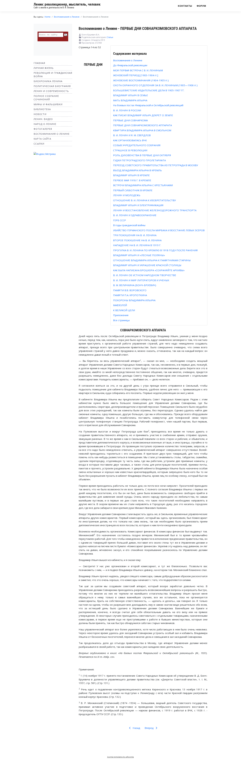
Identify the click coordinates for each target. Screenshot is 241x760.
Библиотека (42, 109)
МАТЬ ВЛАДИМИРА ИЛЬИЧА (130, 100)
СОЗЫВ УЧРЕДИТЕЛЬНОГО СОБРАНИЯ (137, 145)
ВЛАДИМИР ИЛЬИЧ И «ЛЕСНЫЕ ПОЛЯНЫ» (139, 255)
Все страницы (121, 320)
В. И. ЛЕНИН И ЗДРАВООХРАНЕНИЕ (134, 215)
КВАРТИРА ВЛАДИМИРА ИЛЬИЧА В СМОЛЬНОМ (142, 130)
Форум (201, 5)
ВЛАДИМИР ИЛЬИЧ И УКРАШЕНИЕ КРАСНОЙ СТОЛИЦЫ (147, 265)
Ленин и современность (51, 91)
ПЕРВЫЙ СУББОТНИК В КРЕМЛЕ (132, 190)
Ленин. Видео (43, 119)
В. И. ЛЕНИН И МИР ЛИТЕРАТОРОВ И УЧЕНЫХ (141, 280)
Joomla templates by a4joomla (120, 757)
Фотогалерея (43, 128)
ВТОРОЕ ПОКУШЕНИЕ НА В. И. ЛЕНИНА (137, 240)
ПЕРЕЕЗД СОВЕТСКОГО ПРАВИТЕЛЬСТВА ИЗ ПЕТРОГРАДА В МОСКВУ (155, 165)
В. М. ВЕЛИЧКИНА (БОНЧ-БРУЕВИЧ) (134, 285)
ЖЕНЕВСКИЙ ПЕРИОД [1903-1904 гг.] (135, 75)
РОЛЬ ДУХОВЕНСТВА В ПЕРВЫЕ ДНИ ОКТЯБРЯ (142, 155)
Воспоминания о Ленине (52, 133)
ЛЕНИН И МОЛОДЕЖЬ (126, 195)
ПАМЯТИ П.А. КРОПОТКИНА (130, 295)
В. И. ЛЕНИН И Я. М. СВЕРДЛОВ (132, 135)
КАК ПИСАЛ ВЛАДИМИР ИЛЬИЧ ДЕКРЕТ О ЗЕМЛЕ (143, 115)
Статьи (110, 37)
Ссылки (39, 143)
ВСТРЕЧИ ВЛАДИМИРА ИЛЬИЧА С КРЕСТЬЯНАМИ (143, 185)
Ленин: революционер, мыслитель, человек (67, 4)
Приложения (120, 315)
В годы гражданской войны (129, 225)
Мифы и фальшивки (48, 104)
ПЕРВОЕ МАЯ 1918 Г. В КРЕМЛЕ (132, 180)
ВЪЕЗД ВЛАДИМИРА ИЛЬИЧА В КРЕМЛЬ (137, 170)
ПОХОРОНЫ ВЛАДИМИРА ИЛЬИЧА (134, 300)
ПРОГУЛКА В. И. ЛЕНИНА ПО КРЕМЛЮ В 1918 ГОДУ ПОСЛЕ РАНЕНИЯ (155, 250)
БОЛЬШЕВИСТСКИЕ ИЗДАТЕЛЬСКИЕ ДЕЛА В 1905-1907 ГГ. (148, 90)
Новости (40, 114)
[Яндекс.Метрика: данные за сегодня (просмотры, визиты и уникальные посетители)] (45, 154)
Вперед (149, 728)
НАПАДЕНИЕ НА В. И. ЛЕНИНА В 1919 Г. (137, 245)
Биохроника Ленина (48, 81)
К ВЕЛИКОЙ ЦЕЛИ (124, 310)
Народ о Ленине (45, 124)
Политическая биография (52, 86)
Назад (136, 728)
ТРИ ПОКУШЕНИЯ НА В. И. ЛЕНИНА (134, 235)
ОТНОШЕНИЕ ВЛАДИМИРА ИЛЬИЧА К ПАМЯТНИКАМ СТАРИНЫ (152, 260)
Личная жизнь (44, 67)
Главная (39, 63)
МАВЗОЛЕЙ (120, 305)
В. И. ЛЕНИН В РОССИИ (127, 110)
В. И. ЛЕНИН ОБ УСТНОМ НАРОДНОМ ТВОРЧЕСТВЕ (144, 275)
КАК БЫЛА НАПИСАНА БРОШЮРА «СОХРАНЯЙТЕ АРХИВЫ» (149, 270)
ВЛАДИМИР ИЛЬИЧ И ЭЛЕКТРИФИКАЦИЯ (138, 205)
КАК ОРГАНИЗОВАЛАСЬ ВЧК (130, 140)
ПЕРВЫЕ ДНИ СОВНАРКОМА (130, 120)
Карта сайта (42, 138)
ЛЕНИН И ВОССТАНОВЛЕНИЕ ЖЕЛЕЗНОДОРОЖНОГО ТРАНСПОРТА (154, 210)
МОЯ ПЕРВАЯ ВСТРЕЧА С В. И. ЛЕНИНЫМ (138, 70)
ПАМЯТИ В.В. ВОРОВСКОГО (129, 290)
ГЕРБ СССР (119, 220)
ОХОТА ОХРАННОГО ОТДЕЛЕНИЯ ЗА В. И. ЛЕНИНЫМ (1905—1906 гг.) (155, 85)
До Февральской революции (130, 65)
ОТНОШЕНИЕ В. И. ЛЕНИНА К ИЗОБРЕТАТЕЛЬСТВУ (144, 200)
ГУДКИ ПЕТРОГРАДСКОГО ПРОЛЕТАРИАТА (139, 160)
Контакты (185, 5)
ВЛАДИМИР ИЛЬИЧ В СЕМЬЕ (130, 95)
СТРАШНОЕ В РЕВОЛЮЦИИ (130, 150)
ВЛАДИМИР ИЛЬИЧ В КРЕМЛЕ (131, 175)
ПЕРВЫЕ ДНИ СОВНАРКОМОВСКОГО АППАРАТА (142, 125)
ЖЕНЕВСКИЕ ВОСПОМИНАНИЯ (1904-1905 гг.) (141, 80)
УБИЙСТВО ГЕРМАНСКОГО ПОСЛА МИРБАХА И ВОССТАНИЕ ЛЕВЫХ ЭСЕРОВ (159, 230)
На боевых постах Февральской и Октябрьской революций (148, 105)
